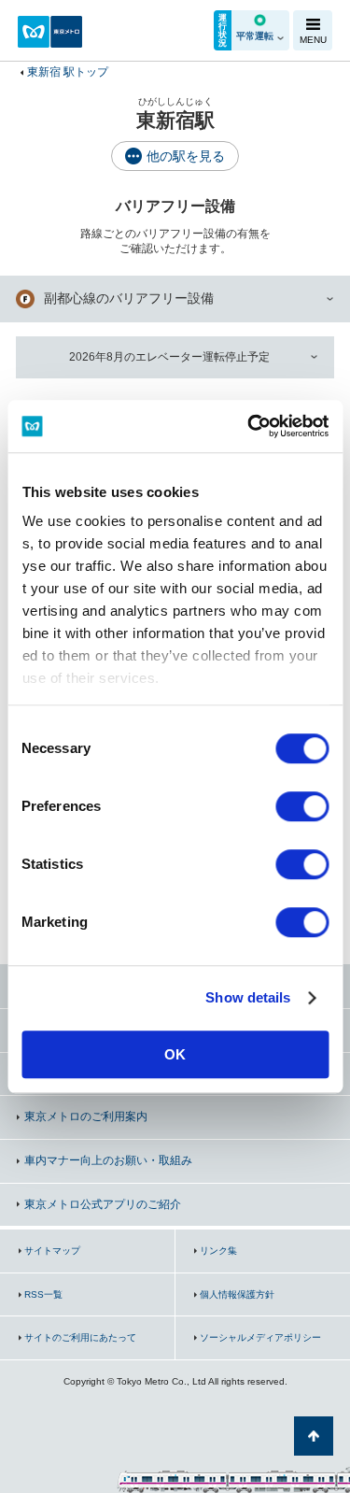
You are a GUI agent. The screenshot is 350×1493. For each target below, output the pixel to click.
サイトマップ (52, 1250)
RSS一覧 (43, 1294)
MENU (313, 40)
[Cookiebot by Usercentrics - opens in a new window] (249, 426)
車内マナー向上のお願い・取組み (108, 1160)
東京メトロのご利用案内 (85, 1116)
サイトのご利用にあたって (80, 1337)
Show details (247, 997)
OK (175, 1054)
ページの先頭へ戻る (313, 1436)
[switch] (302, 806)
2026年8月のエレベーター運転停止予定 (169, 356)
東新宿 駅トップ (67, 71)
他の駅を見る (186, 156)
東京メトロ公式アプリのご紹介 (102, 1204)
